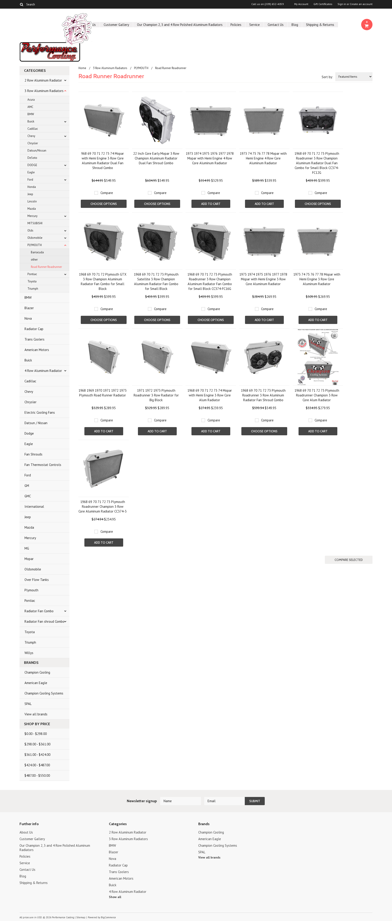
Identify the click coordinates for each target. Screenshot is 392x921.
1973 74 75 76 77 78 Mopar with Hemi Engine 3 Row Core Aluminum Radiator (316, 279)
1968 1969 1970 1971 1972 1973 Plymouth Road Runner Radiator (102, 392)
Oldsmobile (34, 238)
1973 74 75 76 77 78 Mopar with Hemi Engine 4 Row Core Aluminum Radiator (263, 158)
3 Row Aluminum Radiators (44, 91)
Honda (31, 187)
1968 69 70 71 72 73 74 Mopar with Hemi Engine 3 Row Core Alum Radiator (209, 395)
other (34, 259)
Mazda (31, 209)
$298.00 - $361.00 (37, 744)
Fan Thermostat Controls (42, 465)
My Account (301, 4)
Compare (106, 193)
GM (26, 485)
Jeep (30, 194)
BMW (30, 114)
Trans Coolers (34, 339)
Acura (31, 100)
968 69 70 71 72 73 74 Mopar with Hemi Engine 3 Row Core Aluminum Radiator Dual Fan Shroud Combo (102, 160)
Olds (30, 230)
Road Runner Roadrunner (46, 267)
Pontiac (32, 274)
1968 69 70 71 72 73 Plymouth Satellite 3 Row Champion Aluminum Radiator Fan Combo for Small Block (156, 281)
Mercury (32, 216)
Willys (28, 653)
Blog (295, 24)
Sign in (342, 4)
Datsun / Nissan (35, 423)
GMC (27, 496)
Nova (28, 318)
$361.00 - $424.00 (37, 754)
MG (26, 548)
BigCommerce (108, 917)
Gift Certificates (323, 4)
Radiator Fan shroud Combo (44, 621)
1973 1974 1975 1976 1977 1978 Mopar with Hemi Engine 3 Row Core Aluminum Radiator (263, 279)
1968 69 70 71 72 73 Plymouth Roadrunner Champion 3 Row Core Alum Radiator (316, 395)
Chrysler (32, 143)
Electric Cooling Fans (39, 412)
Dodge (29, 433)
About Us (26, 832)
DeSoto (32, 158)
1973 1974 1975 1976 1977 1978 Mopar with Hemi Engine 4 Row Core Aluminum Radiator (210, 158)
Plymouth (31, 590)
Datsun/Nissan (36, 150)
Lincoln (32, 201)
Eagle (31, 172)
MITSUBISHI (34, 223)
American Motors (36, 350)
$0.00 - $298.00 (35, 734)
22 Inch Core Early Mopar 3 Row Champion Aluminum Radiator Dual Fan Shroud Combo (156, 158)
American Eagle (35, 683)
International (34, 506)
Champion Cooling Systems (43, 693)
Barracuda (37, 252)
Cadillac (32, 129)
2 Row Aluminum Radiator (43, 80)
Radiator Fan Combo (39, 611)
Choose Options (104, 204)
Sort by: (327, 77)
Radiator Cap (33, 329)
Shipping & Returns (320, 24)
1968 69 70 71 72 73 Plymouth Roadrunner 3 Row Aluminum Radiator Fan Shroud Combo (263, 395)
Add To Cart (210, 204)
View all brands (35, 714)
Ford (30, 180)
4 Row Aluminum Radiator (43, 370)
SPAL (28, 704)
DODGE (32, 165)
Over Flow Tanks (36, 579)
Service (254, 24)
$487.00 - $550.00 (37, 775)
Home (82, 68)
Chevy (31, 136)
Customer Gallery (116, 24)
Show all (115, 897)
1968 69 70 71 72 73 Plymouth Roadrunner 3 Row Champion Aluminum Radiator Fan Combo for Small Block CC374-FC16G (209, 281)
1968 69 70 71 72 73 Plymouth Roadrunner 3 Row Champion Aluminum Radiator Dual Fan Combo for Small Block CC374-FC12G (316, 163)
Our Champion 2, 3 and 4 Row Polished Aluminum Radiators (180, 24)
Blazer (29, 308)
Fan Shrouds (33, 454)
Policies (235, 24)
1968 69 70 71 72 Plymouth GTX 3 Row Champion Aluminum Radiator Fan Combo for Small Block (102, 281)
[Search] (21, 4)
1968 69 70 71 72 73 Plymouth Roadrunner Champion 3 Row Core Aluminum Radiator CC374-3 (102, 506)
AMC (30, 107)
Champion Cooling (37, 672)
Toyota (32, 281)
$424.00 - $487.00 (37, 765)
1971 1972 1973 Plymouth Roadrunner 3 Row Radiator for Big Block (156, 395)
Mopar (29, 559)
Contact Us (276, 24)
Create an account (361, 4)
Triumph (32, 289)
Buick (30, 121)
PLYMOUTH (34, 245)
